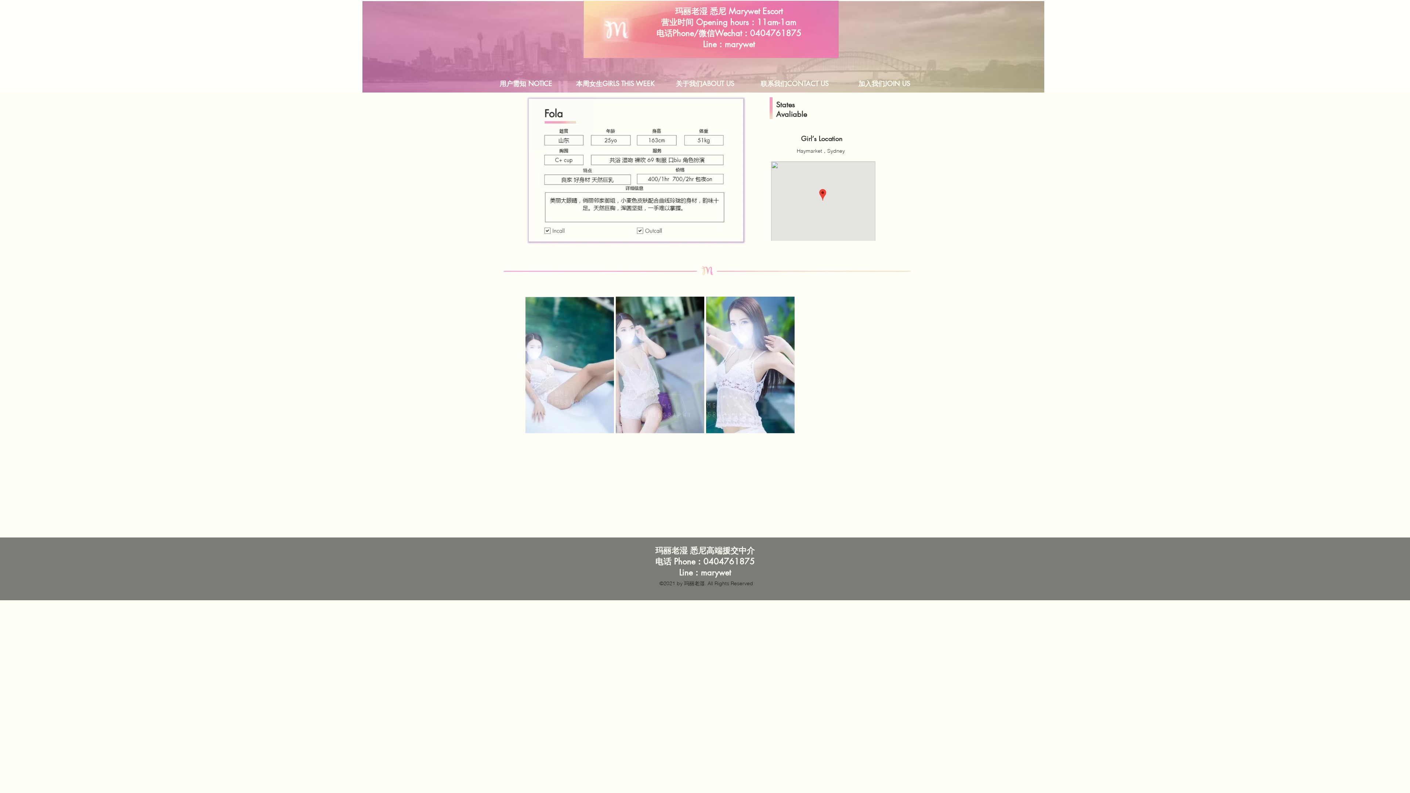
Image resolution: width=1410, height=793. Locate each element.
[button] (569, 365)
